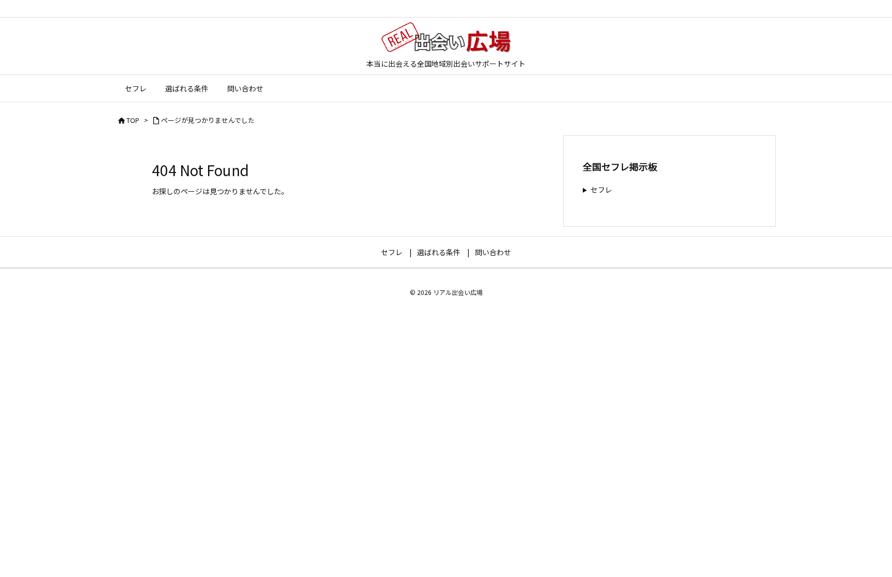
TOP (132, 120)
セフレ (601, 189)
